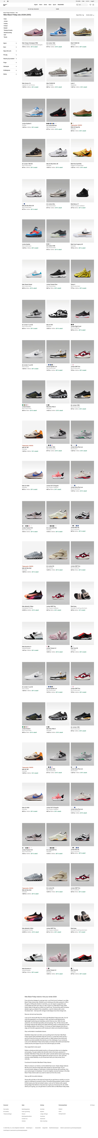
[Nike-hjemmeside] (5, 5)
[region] (9, 47)
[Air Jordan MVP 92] (58, 110)
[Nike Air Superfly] (82, 110)
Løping (5, 23)
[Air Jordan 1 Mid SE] (33, 150)
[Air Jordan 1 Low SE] (33, 311)
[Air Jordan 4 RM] (58, 231)
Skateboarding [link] (8, 32)
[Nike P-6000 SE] (82, 29)
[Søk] (77, 4)
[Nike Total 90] (82, 633)
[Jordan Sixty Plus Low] (82, 432)
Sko (17, 12)
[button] (10, 43)
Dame (45, 4)
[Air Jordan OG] (58, 552)
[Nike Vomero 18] (33, 70)
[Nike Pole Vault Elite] (82, 150)
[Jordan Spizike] (33, 231)
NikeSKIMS (61, 4)
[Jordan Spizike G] (33, 110)
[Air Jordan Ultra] (58, 190)
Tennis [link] (5, 37)
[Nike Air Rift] (58, 311)
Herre (40, 4)
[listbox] (90, 15)
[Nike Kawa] (82, 593)
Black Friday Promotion (8, 12)
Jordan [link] (6, 21)
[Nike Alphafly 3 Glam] (33, 593)
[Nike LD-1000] (33, 472)
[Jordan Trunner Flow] (58, 271)
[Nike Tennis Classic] (33, 271)
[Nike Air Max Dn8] (33, 552)
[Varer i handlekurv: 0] (93, 4)
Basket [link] (5, 28)
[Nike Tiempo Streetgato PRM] (33, 29)
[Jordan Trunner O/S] (33, 512)
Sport (54, 4)
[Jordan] (4, 1)
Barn (50, 4)
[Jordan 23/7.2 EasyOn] (58, 472)
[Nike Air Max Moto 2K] (58, 150)
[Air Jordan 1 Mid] (58, 29)
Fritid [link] (5, 19)
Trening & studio (8, 30)
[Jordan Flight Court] (82, 311)
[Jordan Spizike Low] (58, 351)
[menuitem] (84, 1)
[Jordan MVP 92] (82, 512)
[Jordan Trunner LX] (58, 633)
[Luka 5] (82, 70)
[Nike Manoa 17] (82, 190)
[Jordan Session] (33, 392)
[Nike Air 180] (33, 432)
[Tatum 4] (82, 271)
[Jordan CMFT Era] (82, 351)
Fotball (5, 25)
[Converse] (8, 1)
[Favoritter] (90, 4)
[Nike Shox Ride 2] (58, 392)
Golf (5, 34)
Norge (93, 1105)
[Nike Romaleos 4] (33, 633)
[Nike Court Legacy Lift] (82, 231)
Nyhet (36, 4)
